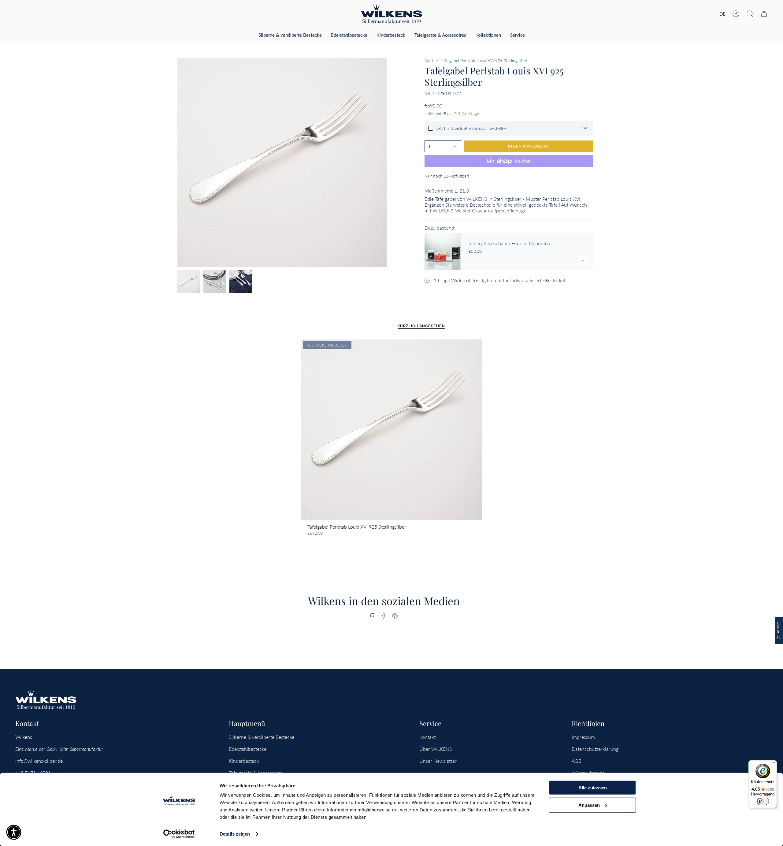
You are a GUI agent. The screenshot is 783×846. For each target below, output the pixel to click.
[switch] (763, 801)
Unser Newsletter (438, 761)
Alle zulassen (592, 787)
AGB (576, 761)
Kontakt (427, 737)
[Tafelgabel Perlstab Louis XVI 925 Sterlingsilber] (391, 429)
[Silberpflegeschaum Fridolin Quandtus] (443, 251)
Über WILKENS (435, 749)
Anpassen (589, 804)
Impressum (583, 737)
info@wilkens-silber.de (39, 761)
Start (429, 60)
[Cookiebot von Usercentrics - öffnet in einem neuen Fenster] (179, 834)
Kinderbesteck (244, 761)
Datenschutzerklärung (595, 749)
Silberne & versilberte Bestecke (261, 737)
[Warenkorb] (764, 14)
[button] (750, 14)
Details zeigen (235, 834)
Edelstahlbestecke (247, 749)
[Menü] (773, 764)
